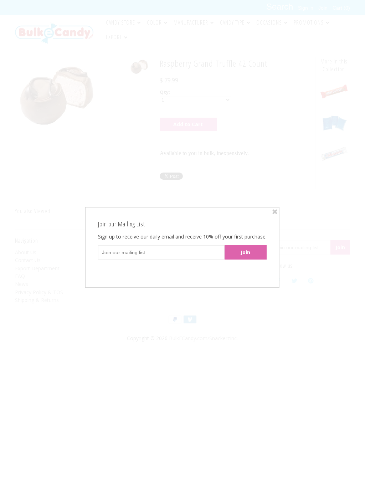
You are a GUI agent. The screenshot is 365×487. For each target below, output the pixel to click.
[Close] (274, 211)
